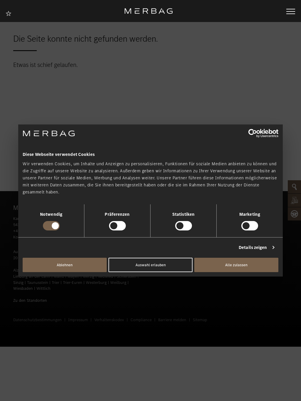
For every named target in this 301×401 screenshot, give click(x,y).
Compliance (141, 320)
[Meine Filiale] (10, 13)
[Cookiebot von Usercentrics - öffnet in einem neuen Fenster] (252, 133)
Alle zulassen (236, 264)
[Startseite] (150, 11)
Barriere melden (172, 320)
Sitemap (200, 320)
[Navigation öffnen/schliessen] (290, 10)
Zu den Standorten (30, 300)
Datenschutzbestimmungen (37, 320)
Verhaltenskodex (109, 320)
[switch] (117, 225)
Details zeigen (253, 247)
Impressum (78, 320)
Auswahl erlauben (151, 264)
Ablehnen (65, 264)
